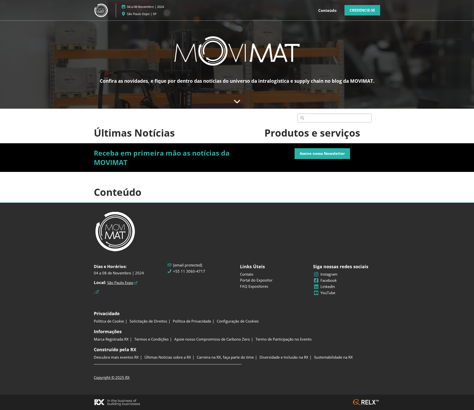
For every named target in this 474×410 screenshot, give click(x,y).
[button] (362, 10)
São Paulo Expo (120, 282)
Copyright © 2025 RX (112, 377)
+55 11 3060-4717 (189, 271)
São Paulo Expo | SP (142, 14)
